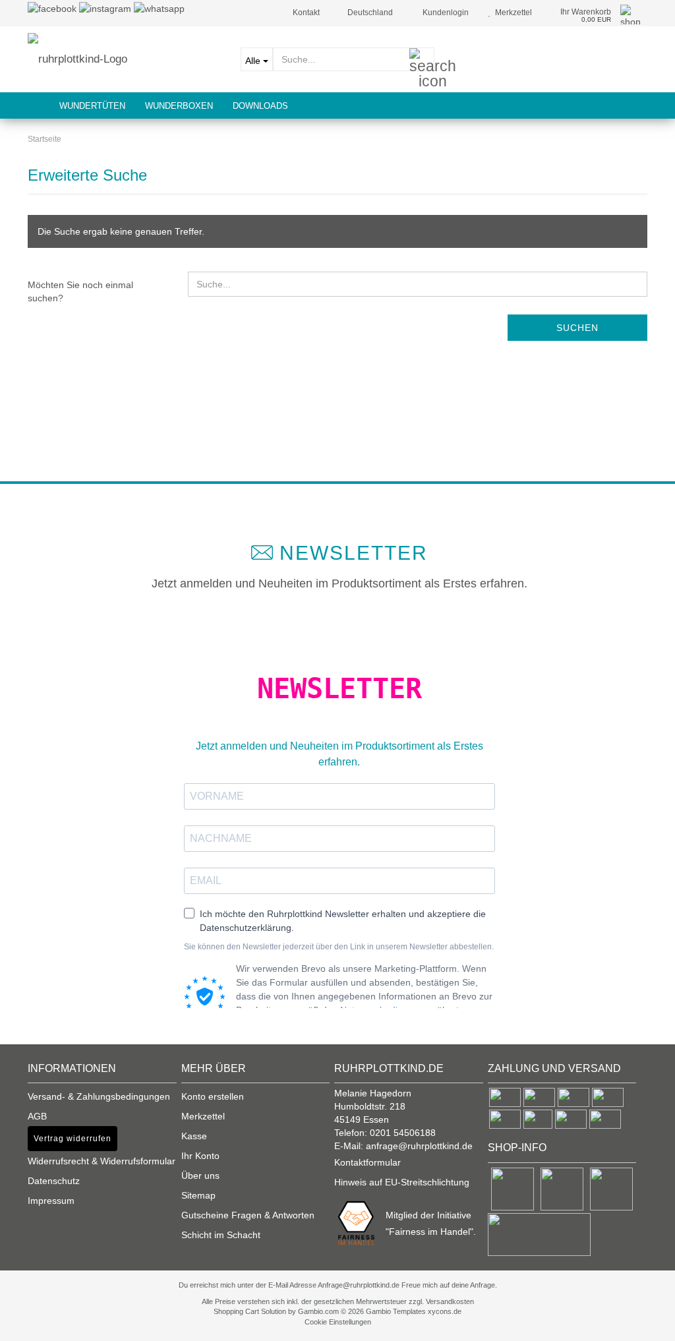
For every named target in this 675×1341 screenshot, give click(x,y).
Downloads (260, 106)
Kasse (194, 1136)
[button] (366, 13)
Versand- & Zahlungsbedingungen (99, 1096)
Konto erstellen (212, 1096)
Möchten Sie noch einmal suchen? (80, 291)
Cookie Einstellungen (338, 1322)
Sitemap (198, 1195)
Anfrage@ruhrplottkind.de (358, 1285)
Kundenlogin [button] (444, 12)
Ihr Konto (200, 1155)
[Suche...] (421, 60)
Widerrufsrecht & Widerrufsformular (101, 1161)
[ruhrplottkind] (124, 59)
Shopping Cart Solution (250, 1311)
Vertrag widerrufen (72, 1138)
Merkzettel (511, 12)
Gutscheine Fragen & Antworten (247, 1215)
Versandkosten (450, 1301)
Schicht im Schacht (220, 1235)
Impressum (51, 1200)
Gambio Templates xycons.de (413, 1311)
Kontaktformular (367, 1162)
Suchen (577, 327)
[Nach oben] (36, 1321)
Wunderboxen (179, 106)
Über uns (200, 1175)
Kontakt (305, 12)
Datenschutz (54, 1181)
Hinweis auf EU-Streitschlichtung (401, 1182)
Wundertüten (92, 106)
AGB (37, 1116)
